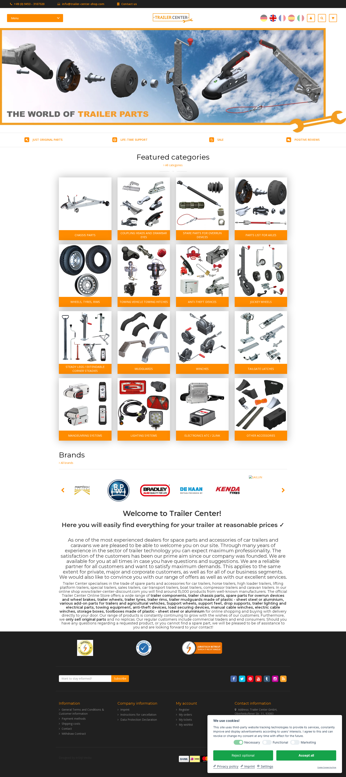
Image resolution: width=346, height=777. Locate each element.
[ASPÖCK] (82, 490)
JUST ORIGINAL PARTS (47, 140)
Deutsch (263, 18)
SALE (220, 140)
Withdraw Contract (74, 734)
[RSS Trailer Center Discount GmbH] (283, 678)
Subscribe (120, 678)
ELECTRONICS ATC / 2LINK (202, 435)
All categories (173, 165)
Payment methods (74, 718)
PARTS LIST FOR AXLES (260, 235)
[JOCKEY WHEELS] (261, 270)
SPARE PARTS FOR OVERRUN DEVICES (202, 235)
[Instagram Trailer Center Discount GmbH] (275, 678)
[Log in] (312, 18)
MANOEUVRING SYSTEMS (85, 435)
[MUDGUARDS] (144, 337)
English (273, 18)
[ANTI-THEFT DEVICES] (202, 270)
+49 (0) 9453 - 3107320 (28, 4)
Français (282, 18)
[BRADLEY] (155, 490)
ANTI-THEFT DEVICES (202, 302)
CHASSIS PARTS (85, 235)
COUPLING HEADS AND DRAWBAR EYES (144, 235)
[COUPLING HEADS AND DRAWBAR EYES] (144, 203)
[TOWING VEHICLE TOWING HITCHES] (144, 270)
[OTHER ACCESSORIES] (261, 404)
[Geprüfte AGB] (144, 648)
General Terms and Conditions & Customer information (81, 711)
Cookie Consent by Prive (326, 767)
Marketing (308, 742)
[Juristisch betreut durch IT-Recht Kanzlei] (202, 648)
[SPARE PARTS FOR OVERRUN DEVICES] (202, 203)
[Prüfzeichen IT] (85, 648)
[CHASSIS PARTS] (85, 203)
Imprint (125, 709)
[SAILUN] (264, 490)
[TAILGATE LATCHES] (261, 337)
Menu (15, 18)
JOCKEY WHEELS (261, 302)
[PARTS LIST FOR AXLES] (261, 203)
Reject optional (243, 755)
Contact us (129, 4)
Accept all (306, 755)
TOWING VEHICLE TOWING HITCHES (144, 302)
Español (291, 18)
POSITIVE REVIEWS (307, 140)
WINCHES (202, 369)
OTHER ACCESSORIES (261, 435)
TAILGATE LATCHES (261, 369)
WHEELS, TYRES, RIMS (85, 302)
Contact (67, 728)
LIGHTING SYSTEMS (144, 435)
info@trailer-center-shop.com (83, 4)
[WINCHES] (202, 337)
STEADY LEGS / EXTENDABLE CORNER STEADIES (85, 369)
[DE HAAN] (191, 490)
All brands (66, 463)
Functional (280, 742)
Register (184, 709)
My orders (185, 714)
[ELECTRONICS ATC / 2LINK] (202, 404)
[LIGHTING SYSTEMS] (144, 404)
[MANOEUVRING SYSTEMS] (85, 404)
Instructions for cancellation (138, 714)
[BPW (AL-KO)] (118, 490)
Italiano (300, 18)
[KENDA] (227, 490)
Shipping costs (71, 723)
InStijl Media (84, 758)
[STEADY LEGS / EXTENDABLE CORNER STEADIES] (85, 337)
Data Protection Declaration (138, 719)
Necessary (252, 742)
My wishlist (186, 724)
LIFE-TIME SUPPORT (134, 140)
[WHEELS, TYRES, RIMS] (85, 270)
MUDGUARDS (144, 369)
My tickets (185, 719)
